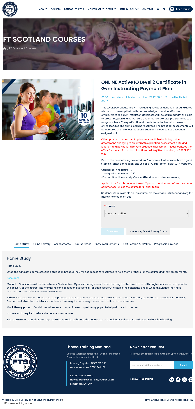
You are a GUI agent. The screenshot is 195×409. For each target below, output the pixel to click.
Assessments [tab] (62, 244)
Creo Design (21, 399)
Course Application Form (180, 399)
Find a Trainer (183, 9)
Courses (55, 9)
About (43, 9)
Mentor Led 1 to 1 (74, 9)
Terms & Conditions (154, 399)
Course (109, 206)
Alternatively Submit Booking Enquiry (148, 231)
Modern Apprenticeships (102, 9)
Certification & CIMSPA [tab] (136, 244)
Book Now (113, 231)
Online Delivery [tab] (41, 244)
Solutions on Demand (48, 399)
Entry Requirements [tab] (107, 244)
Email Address (137, 359)
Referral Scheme (129, 9)
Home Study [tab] (21, 244)
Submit (183, 365)
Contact (147, 9)
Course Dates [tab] (82, 244)
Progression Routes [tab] (166, 244)
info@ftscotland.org (163, 150)
